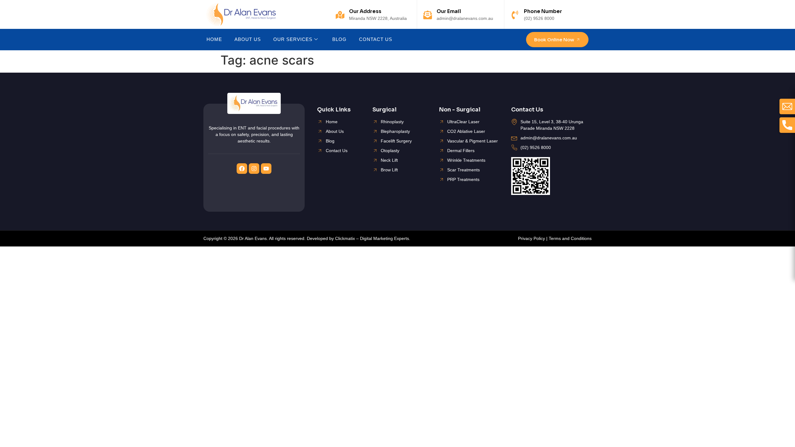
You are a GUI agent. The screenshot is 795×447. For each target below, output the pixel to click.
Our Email (449, 11)
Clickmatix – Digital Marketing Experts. (372, 238)
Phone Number (543, 11)
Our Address (365, 11)
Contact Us (375, 39)
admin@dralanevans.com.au (465, 18)
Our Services (292, 39)
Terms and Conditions (570, 238)
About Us (247, 39)
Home (214, 39)
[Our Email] (427, 15)
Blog (339, 39)
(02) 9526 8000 (539, 18)
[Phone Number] (515, 15)
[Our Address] (340, 15)
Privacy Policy (531, 238)
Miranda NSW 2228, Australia (378, 18)
